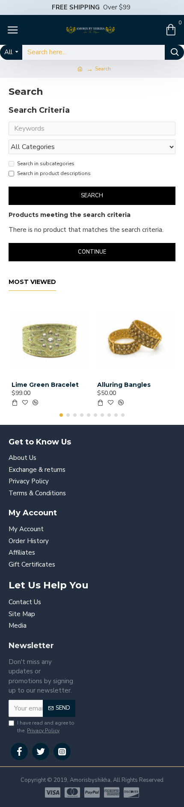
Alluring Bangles (124, 385)
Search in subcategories (45, 163)
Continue (92, 252)
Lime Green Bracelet (45, 385)
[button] (61, 415)
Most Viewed (32, 282)
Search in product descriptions (54, 173)
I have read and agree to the (45, 726)
